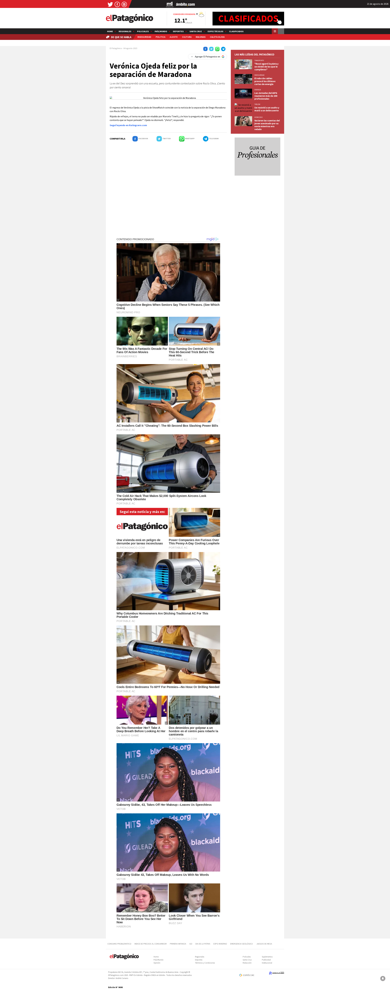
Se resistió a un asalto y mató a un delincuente (266, 109)
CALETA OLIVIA (217, 36)
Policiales (143, 31)
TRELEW (257, 104)
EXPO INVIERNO (220, 943)
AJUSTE (174, 36)
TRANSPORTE (259, 60)
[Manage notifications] (382, 978)
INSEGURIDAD (144, 36)
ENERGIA (257, 90)
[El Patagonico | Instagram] (124, 4)
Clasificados (236, 31)
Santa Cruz (196, 31)
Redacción (247, 963)
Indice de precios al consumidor (151, 943)
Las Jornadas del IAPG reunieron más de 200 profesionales (265, 96)
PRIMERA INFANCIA (178, 943)
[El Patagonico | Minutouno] (170, 4)
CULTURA (186, 36)
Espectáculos (215, 31)
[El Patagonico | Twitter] (110, 4)
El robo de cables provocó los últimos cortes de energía (264, 81)
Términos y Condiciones (205, 963)
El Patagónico (116, 48)
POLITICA (160, 36)
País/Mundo (161, 31)
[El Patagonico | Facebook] (117, 4)
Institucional (267, 963)
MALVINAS (201, 36)
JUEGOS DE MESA (264, 943)
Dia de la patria (202, 943)
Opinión (157, 963)
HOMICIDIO (258, 117)
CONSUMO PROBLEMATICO (119, 943)
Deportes (178, 31)
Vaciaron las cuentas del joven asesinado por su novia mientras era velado (267, 125)
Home (110, 31)
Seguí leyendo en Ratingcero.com (128, 125)
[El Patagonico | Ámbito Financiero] (185, 4)
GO (190, 943)
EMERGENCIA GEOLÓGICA (241, 943)
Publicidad (266, 959)
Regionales (125, 31)
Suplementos (267, 956)
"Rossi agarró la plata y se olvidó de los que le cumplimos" (266, 66)
